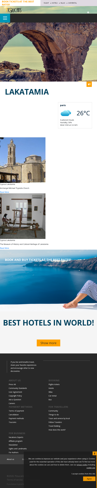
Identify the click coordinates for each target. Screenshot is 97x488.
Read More (4, 192)
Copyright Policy (15, 396)
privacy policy (82, 465)
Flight (46, 3)
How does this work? (57, 430)
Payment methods (16, 418)
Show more (48, 343)
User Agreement (15, 392)
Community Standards (18, 388)
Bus (50, 399)
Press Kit (12, 384)
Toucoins (12, 422)
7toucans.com (22, 476)
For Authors (13, 452)
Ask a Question (15, 399)
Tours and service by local (59, 418)
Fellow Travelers (55, 422)
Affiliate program (15, 441)
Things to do (53, 414)
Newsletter (13, 445)
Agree (89, 479)
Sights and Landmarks (18, 448)
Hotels (54, 3)
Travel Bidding (54, 426)
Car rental (72, 3)
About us (10, 459)
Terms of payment (16, 411)
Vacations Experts (16, 437)
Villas (62, 3)
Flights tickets (54, 384)
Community (53, 411)
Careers (12, 403)
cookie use (91, 468)
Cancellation (14, 414)
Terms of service (15, 479)
